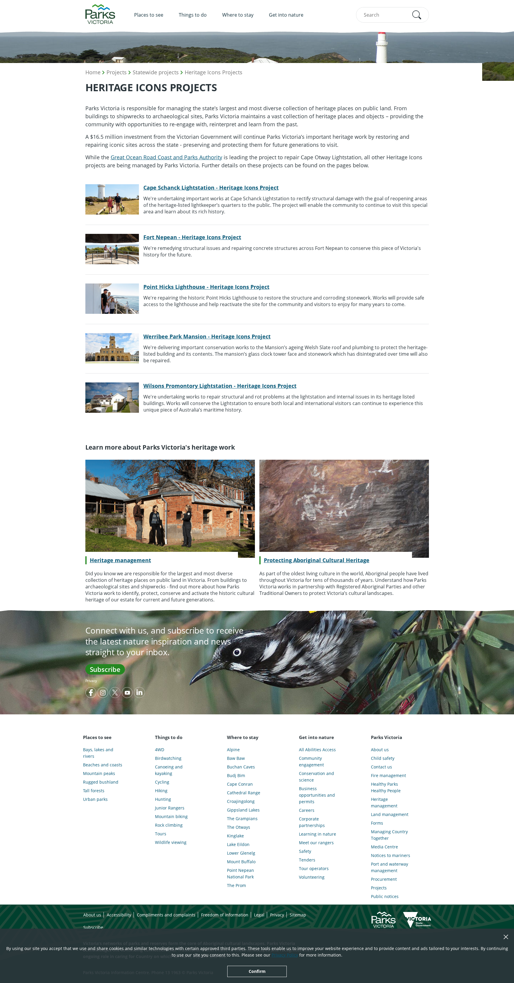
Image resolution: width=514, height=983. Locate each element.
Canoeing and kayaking (169, 770)
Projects (116, 72)
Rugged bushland (100, 782)
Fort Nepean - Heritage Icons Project (192, 237)
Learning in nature (317, 834)
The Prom (236, 885)
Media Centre (384, 847)
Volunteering (312, 877)
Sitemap (298, 915)
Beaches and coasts (102, 765)
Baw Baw (236, 758)
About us (380, 749)
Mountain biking (171, 816)
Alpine (233, 749)
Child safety (382, 758)
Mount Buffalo (241, 861)
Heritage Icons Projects (213, 72)
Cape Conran (240, 784)
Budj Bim (236, 775)
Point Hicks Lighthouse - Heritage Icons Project (206, 286)
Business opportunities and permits (317, 795)
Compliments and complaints (166, 915)
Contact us (381, 767)
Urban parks (95, 799)
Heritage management (120, 560)
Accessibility (119, 915)
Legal (259, 915)
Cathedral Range (243, 792)
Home (93, 72)
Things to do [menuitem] (193, 15)
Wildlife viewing (171, 842)
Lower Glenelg (241, 853)
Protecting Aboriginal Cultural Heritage (316, 560)
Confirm (257, 971)
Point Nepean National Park (240, 873)
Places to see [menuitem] (148, 15)
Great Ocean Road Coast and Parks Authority (166, 157)
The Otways (238, 827)
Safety (305, 851)
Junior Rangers (169, 808)
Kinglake (235, 836)
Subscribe (105, 669)
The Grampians (242, 818)
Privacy (91, 680)
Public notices (385, 896)
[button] (416, 14)
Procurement (384, 879)
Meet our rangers (316, 842)
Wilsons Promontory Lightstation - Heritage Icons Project (220, 385)
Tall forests (93, 790)
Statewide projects (156, 72)
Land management (389, 814)
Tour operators (314, 868)
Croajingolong (241, 801)
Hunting (163, 799)
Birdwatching (168, 758)
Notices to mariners (390, 855)
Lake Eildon (238, 844)
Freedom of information (224, 915)
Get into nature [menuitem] (286, 15)
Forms (377, 823)
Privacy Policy (285, 955)
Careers (306, 810)
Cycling (162, 782)
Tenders (307, 860)
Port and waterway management (389, 867)
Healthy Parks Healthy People (386, 787)
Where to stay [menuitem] (237, 15)
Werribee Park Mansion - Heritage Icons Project (207, 336)
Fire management (388, 775)
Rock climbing (169, 825)
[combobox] (392, 14)
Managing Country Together (389, 835)
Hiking (161, 790)
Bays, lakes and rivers (98, 753)
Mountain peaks (99, 773)
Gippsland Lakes (243, 810)
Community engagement (311, 761)
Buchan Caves (241, 767)
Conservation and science (316, 777)
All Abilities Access (317, 749)
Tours (160, 834)
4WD (159, 749)
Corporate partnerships (312, 822)
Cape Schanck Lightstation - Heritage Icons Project (211, 187)
